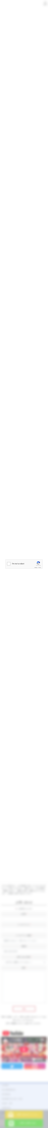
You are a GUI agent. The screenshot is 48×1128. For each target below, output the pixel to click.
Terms (39, 567)
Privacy (35, 567)
